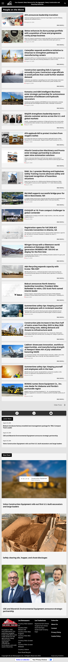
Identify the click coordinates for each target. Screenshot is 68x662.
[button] (64, 3)
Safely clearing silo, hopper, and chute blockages (25, 557)
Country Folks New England (24, 633)
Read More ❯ (60, 25)
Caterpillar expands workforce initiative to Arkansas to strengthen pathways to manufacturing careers (44, 52)
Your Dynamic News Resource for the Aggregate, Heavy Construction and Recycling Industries (37, 3)
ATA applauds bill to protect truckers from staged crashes (44, 134)
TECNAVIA (61, 656)
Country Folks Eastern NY (25, 625)
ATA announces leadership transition (41, 15)
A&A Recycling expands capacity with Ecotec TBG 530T (42, 267)
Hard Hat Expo (39, 628)
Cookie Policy (56, 636)
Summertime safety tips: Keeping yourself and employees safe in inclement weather (44, 306)
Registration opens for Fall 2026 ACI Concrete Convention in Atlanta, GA (41, 228)
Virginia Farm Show (41, 626)
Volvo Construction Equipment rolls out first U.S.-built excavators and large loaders (32, 444)
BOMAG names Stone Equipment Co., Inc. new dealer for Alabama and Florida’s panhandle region (43, 386)
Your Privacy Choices (39, 660)
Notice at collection (22, 660)
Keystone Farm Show (42, 624)
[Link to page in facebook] (17, 413)
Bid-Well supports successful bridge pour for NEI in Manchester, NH (44, 194)
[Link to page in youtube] (51, 413)
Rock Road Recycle (24, 652)
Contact (54, 628)
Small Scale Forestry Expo (41, 631)
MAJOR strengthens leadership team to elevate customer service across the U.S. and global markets (45, 116)
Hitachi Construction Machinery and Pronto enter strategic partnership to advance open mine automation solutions (45, 152)
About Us (54, 624)
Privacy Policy (56, 632)
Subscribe (54, 620)
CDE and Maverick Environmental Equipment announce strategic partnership (30, 436)
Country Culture (23, 649)
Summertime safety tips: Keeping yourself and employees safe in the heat (44, 367)
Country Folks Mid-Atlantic (24, 637)
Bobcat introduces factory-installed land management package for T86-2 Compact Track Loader (32, 427)
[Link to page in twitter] (34, 413)
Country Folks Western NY (22, 629)
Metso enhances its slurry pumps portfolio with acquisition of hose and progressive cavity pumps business (44, 33)
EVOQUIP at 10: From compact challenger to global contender (45, 211)
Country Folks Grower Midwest (25, 646)
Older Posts (58, 405)
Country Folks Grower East (25, 642)
